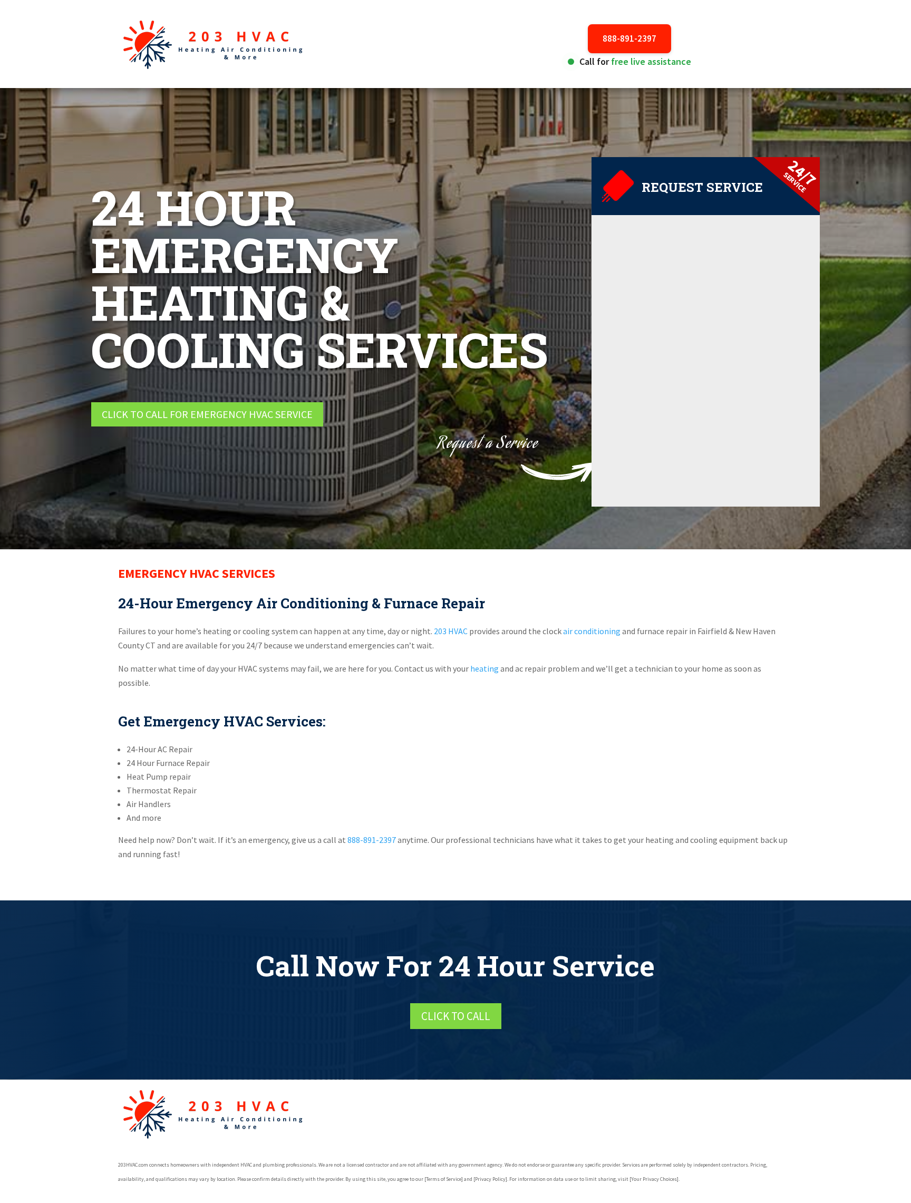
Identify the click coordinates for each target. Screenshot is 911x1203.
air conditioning (592, 631)
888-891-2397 (629, 38)
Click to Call (455, 1016)
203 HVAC (450, 631)
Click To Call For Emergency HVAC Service (207, 414)
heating (484, 668)
